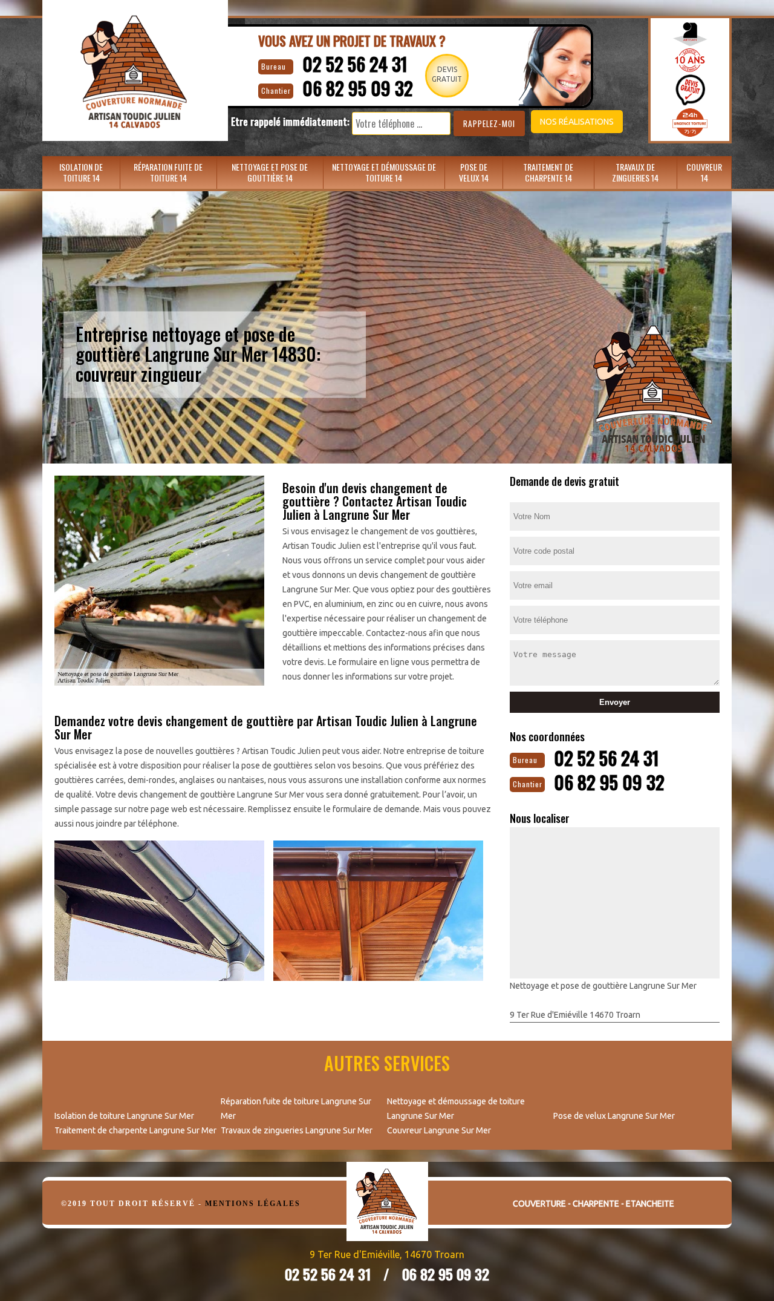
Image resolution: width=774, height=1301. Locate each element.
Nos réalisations (577, 121)
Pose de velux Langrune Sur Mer (614, 1116)
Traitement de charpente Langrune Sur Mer (135, 1130)
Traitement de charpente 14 (548, 172)
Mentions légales (253, 1203)
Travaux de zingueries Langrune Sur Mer (296, 1130)
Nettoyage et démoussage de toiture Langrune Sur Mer (456, 1108)
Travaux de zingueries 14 (635, 172)
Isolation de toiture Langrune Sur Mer (124, 1116)
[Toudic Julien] (387, 1210)
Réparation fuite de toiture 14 (168, 172)
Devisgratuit (447, 74)
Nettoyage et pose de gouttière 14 (270, 172)
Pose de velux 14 (474, 172)
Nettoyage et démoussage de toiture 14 (384, 172)
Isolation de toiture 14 (81, 172)
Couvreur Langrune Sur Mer (439, 1130)
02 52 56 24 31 (355, 63)
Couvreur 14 (704, 172)
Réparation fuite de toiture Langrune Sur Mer (296, 1108)
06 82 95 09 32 (357, 88)
